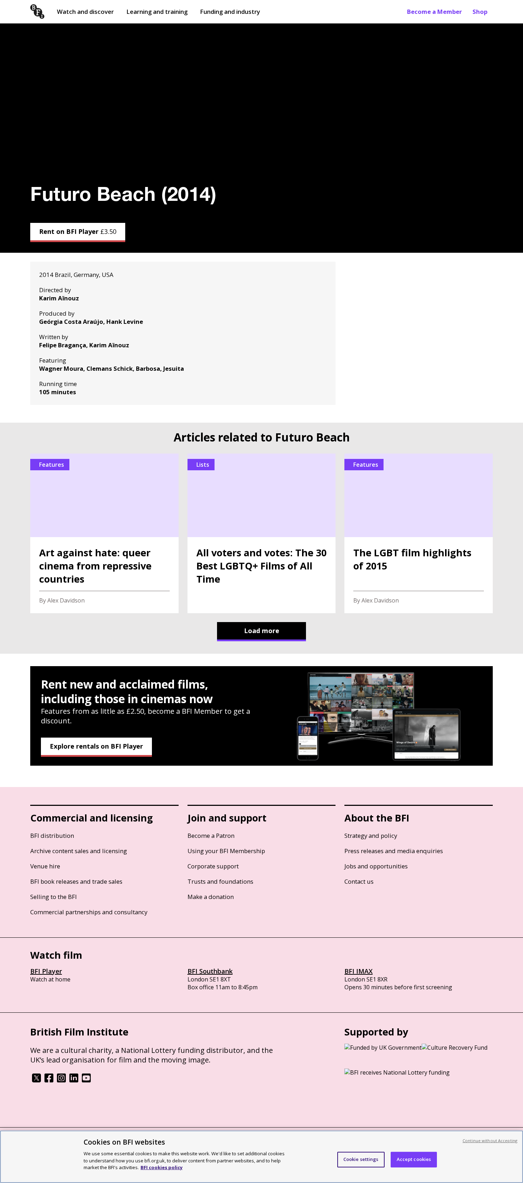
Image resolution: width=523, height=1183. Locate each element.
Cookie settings (361, 1159)
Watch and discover (85, 11)
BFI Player (46, 971)
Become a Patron (210, 835)
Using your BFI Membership (226, 851)
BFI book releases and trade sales (76, 881)
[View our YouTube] (86, 1080)
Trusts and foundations (220, 881)
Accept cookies (414, 1159)
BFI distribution (52, 835)
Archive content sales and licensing (78, 851)
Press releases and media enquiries (393, 851)
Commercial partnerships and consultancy (88, 912)
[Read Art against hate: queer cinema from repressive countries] (104, 533)
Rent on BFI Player (77, 231)
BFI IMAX (358, 971)
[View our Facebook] (49, 1080)
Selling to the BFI (53, 897)
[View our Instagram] (61, 1080)
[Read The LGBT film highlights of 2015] (418, 533)
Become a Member (434, 11)
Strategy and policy (370, 835)
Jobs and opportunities (376, 866)
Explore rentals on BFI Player (96, 746)
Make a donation (210, 897)
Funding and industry (230, 11)
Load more (261, 630)
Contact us (359, 881)
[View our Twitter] (36, 1080)
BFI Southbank (210, 971)
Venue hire (45, 866)
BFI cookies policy (162, 1167)
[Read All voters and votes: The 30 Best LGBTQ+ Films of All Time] (261, 533)
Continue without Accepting (490, 1140)
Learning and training (156, 11)
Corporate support (213, 866)
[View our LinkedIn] (74, 1080)
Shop (479, 11)
